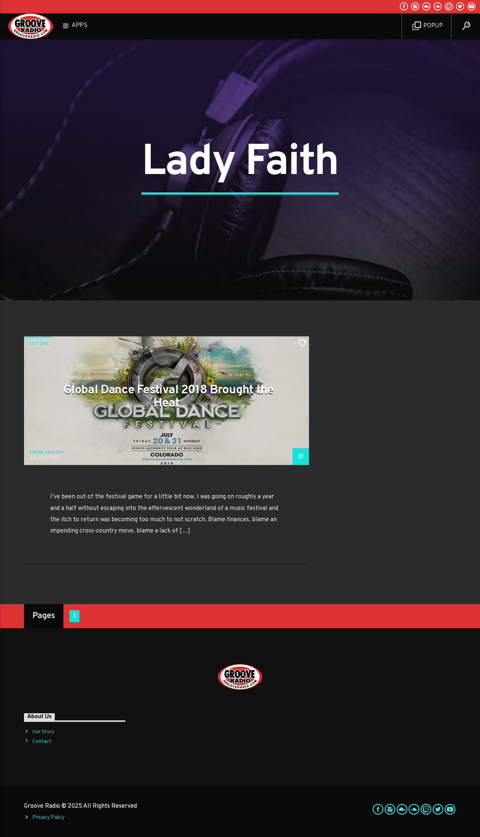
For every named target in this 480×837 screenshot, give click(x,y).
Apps (79, 25)
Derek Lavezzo (47, 452)
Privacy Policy (48, 817)
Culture (38, 344)
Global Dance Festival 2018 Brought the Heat (168, 397)
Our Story (43, 732)
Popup (432, 26)
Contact (41, 741)
